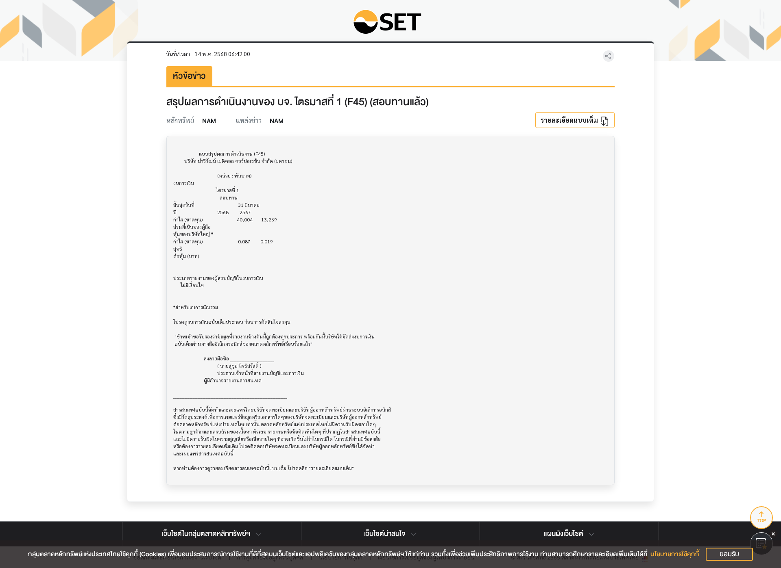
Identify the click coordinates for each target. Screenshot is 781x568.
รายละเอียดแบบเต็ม (570, 120)
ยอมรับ (729, 554)
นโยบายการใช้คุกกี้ (674, 554)
